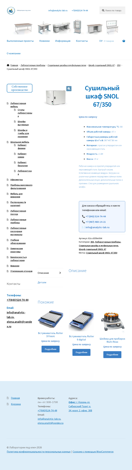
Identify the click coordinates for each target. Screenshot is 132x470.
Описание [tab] (43, 272)
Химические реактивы (16, 250)
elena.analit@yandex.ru (50, 423)
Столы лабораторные (25, 113)
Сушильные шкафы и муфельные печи (67, 65)
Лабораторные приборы (33, 65)
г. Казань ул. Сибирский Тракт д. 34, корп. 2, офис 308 (80, 406)
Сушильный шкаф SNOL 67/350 (101, 252)
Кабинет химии (22, 155)
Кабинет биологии (23, 164)
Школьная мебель (19, 142)
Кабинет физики (22, 147)
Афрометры (16, 179)
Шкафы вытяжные (23, 123)
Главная (14, 65)
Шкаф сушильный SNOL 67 (102, 65)
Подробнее (50, 349)
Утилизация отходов (21, 271)
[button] (68, 88)
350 (118, 65)
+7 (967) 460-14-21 (96, 221)
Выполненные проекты (20, 40)
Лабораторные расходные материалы (18, 231)
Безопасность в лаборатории (18, 259)
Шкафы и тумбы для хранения (23, 133)
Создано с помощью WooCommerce (93, 451)
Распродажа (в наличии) (18, 204)
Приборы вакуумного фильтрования (21, 187)
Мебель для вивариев (16, 195)
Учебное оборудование (18, 241)
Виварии (14, 265)
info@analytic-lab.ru (57, 10)
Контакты (82, 40)
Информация (62, 40)
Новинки (44, 40)
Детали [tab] (42, 282)
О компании (13, 53)
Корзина (16, 404)
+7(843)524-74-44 (80, 10)
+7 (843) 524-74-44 (96, 216)
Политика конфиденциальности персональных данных (39, 451)
